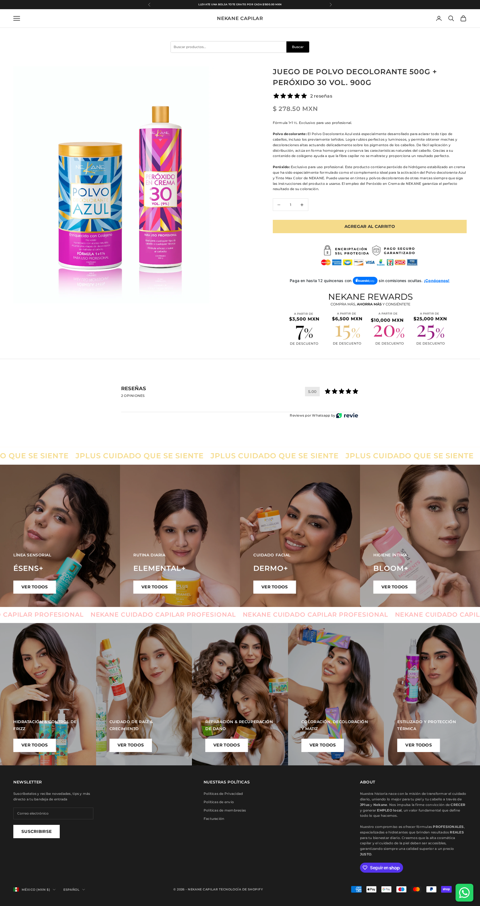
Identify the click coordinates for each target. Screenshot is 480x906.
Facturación (214, 819)
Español (71, 890)
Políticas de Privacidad (223, 793)
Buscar (298, 47)
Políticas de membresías (225, 810)
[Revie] (347, 415)
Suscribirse (36, 831)
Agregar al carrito (369, 226)
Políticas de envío (219, 802)
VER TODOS (34, 586)
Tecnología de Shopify (241, 889)
